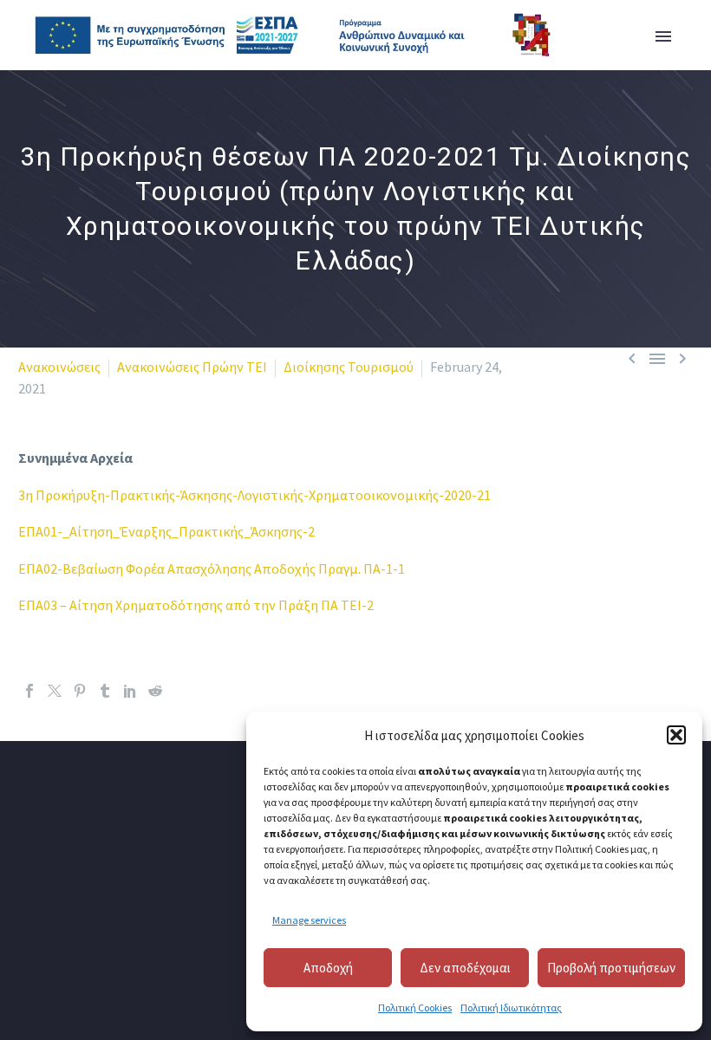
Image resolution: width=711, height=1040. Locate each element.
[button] (676, 735)
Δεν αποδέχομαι (465, 967)
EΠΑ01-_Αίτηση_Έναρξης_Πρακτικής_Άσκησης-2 (166, 531)
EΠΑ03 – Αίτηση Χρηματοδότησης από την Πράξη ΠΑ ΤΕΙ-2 (196, 605)
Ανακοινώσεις (59, 366)
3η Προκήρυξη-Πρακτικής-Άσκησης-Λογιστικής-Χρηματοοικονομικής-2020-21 (254, 495)
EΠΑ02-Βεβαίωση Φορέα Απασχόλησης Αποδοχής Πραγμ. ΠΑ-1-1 (211, 568)
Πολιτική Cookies (415, 1007)
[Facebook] (29, 691)
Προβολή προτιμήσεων (611, 967)
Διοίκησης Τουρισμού (349, 366)
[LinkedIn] (130, 691)
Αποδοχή (328, 967)
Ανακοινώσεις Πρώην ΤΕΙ (192, 366)
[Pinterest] (80, 691)
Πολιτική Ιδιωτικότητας (511, 1007)
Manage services (309, 919)
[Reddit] (155, 691)
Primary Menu (663, 36)
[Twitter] (55, 691)
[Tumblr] (105, 691)
